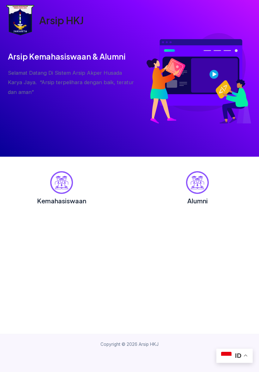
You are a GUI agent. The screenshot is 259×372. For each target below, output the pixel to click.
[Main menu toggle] (249, 20)
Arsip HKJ (61, 20)
